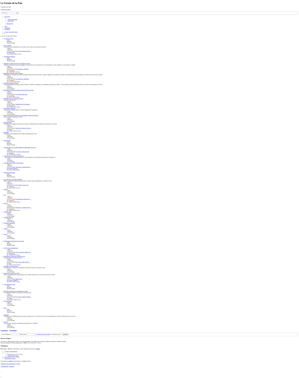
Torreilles (11, 153)
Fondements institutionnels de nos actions (14, 241)
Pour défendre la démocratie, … (23, 199)
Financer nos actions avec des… (23, 128)
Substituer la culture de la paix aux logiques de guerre (17, 63)
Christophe (11, 70)
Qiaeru (18, 363)
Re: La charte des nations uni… (23, 252)
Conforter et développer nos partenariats (13, 163)
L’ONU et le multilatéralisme (11, 248)
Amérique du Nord (8, 217)
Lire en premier (7, 45)
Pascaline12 (12, 105)
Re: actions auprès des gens (22, 151)
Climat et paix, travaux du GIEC (12, 273)
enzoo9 (10, 129)
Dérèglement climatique (9, 108)
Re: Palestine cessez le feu (22, 185)
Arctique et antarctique (9, 223)
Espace (5, 234)
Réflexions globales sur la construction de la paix (16, 291)
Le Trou (6, 322)
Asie (5, 195)
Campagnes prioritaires (9, 56)
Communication (8, 122)
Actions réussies (8, 301)
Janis (10, 263)
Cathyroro (11, 186)
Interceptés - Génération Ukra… (23, 207)
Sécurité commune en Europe (11, 83)
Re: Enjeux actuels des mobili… (23, 297)
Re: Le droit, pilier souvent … (23, 262)
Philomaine (11, 52)
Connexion (4, 330)
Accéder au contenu (5, 9)
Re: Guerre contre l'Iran (21, 94)
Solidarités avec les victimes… (23, 104)
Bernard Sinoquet (13, 168)
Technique (6, 314)
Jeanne (10, 298)
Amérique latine (8, 211)
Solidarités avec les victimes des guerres (13, 98)
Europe (5, 203)
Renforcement (7, 140)
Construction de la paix (9, 284)
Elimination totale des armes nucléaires (13, 73)
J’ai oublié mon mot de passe (43, 334)
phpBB (10, 361)
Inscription (13, 330)
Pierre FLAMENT (13, 280)
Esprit (5, 308)
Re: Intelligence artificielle (22, 69)
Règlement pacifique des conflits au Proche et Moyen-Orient (18, 90)
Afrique (6, 189)
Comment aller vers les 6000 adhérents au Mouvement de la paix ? (20, 147)
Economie (6, 132)
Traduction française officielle (8, 363)
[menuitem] (12, 19)
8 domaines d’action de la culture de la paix (14, 256)
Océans (5, 228)
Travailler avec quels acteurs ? (11, 266)
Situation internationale (9, 172)
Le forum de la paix (8, 38)
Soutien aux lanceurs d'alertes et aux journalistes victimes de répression (21, 115)
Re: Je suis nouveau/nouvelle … (23, 51)
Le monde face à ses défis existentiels (13, 179)
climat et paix (19, 279)
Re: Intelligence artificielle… (23, 79)
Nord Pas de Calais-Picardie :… (23, 167)
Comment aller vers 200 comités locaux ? (14, 156)
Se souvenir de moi (56, 334)
